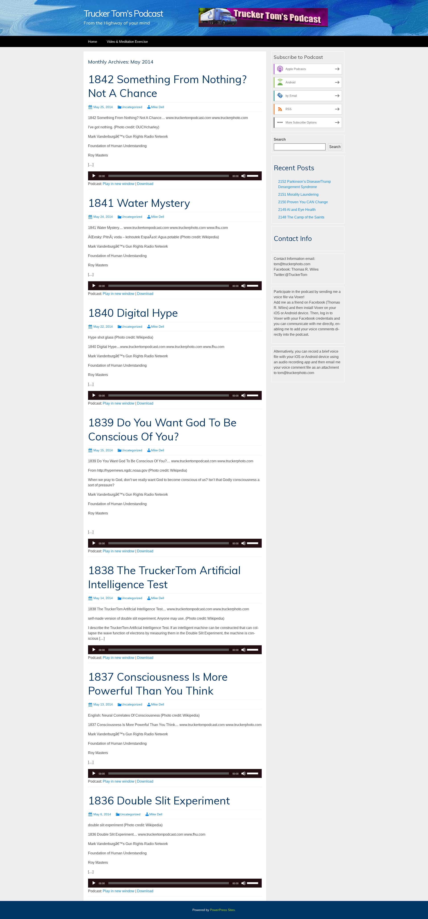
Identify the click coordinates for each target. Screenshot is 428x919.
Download (145, 184)
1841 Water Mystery (139, 203)
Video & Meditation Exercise (127, 41)
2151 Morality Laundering (298, 194)
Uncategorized (132, 107)
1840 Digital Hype (133, 312)
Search (280, 139)
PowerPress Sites (222, 910)
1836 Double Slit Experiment (159, 800)
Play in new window (118, 184)
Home (92, 41)
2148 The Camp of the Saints (301, 217)
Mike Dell (157, 107)
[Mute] (243, 176)
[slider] (253, 175)
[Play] (94, 176)
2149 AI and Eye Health (297, 210)
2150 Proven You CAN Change (303, 202)
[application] (175, 175)
